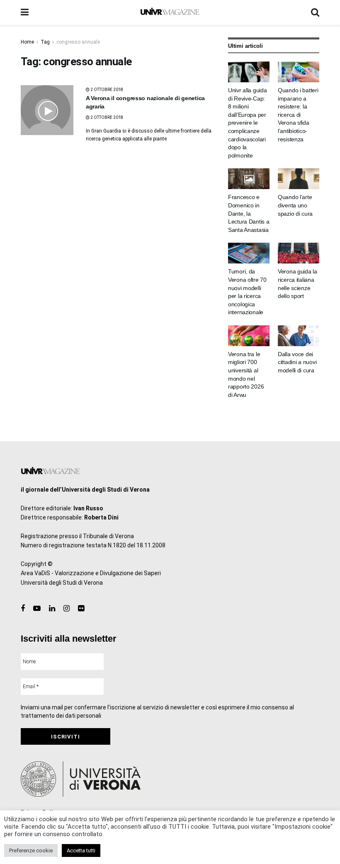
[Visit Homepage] (169, 12)
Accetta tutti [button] (81, 850)
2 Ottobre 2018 (106, 89)
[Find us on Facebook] (23, 608)
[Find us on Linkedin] (52, 608)
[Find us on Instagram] (66, 608)
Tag (45, 42)
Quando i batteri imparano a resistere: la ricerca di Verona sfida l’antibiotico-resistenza (298, 115)
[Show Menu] (25, 12)
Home (27, 42)
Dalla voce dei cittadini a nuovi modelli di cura (297, 362)
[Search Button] (315, 12)
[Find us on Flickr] (81, 608)
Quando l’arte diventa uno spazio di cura (295, 205)
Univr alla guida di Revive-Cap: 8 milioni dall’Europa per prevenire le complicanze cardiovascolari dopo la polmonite (247, 123)
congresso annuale (78, 42)
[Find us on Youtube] (37, 608)
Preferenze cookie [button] (31, 850)
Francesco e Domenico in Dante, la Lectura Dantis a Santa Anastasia (249, 213)
